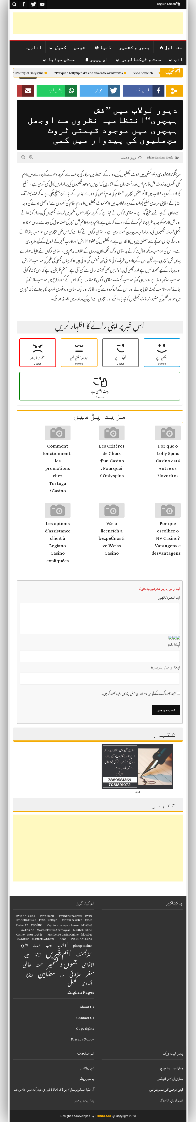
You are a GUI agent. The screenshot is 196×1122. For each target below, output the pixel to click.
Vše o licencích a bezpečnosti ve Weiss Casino (111, 538)
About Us (87, 1007)
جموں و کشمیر (134, 47)
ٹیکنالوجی (87, 984)
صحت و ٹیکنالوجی (141, 59)
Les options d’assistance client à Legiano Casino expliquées (58, 542)
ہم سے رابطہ (86, 1078)
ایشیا (38, 955)
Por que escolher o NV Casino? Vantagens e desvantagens (166, 538)
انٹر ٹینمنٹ (84, 955)
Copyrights (85, 1028)
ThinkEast (103, 1116)
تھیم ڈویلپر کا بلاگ (171, 1100)
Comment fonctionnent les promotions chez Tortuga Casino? (57, 468)
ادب (178, 59)
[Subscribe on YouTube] (42, 4)
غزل (62, 976)
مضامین (46, 975)
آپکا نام (174, 645)
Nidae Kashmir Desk (160, 157)
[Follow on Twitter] (33, 4)
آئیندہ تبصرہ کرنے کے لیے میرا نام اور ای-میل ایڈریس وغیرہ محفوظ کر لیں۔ (139, 694)
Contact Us (85, 1017)
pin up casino (82, 946)
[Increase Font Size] (31, 157)
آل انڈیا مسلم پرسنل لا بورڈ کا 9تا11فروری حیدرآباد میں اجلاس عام (54, 1089)
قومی (79, 47)
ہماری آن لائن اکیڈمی (170, 1078)
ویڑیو (29, 975)
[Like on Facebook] (23, 4)
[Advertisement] (96, 23)
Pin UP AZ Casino (81, 939)
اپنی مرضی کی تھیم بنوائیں (166, 1089)
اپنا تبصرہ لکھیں (169, 597)
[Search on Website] (14, 4)
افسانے (37, 946)
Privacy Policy (82, 1039)
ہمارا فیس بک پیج (171, 1068)
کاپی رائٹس (87, 1068)
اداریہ (33, 47)
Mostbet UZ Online (43, 939)
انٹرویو (24, 946)
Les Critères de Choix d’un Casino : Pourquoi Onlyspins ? (112, 461)
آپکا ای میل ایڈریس (165, 667)
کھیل (60, 47)
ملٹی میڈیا (61, 59)
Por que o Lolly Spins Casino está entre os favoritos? (100, 73)
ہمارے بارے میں (84, 1100)
